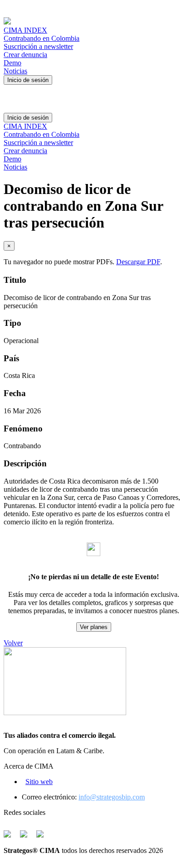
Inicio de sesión (28, 80)
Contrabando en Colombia (41, 38)
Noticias (15, 71)
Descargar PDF (138, 262)
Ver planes (94, 627)
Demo (12, 63)
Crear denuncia (25, 54)
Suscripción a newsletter (38, 46)
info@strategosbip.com (112, 797)
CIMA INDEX (25, 30)
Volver (13, 643)
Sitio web (39, 781)
